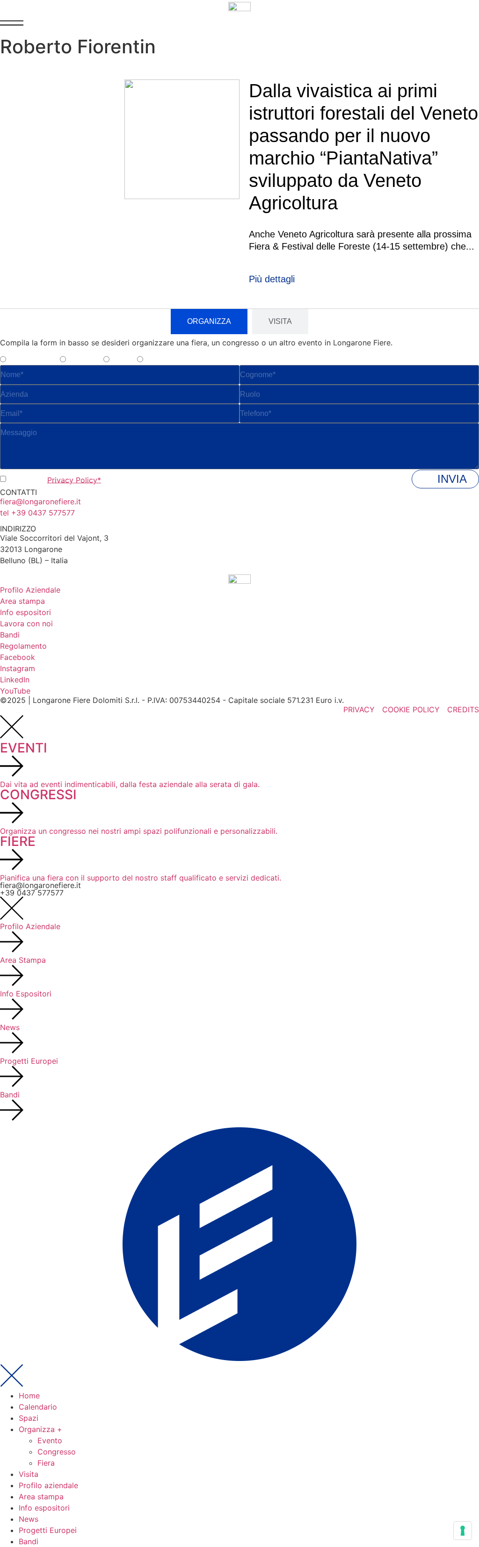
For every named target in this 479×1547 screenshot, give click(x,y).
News (28, 1519)
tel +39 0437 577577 (37, 512)
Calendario (38, 1406)
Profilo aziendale (48, 1485)
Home (29, 1395)
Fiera (46, 1463)
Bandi (28, 1541)
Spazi (28, 1418)
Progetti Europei (48, 1530)
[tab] (209, 321)
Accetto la (54, 479)
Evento (49, 1440)
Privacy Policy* (74, 479)
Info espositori (44, 1507)
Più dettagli (272, 279)
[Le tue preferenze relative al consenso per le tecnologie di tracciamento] (463, 1531)
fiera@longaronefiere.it (40, 501)
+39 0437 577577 (32, 892)
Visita (28, 1474)
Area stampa (41, 1496)
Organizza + (40, 1429)
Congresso (56, 1451)
